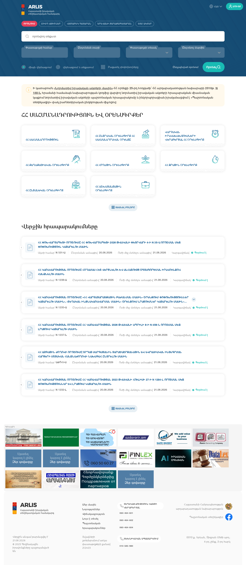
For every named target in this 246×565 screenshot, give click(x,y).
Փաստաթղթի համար (39, 47)
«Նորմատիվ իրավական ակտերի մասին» (83, 88)
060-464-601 (126, 513)
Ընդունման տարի (89, 47)
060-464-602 (126, 520)
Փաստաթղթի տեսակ (143, 47)
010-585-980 (126, 546)
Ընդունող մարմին (193, 47)
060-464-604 (126, 527)
